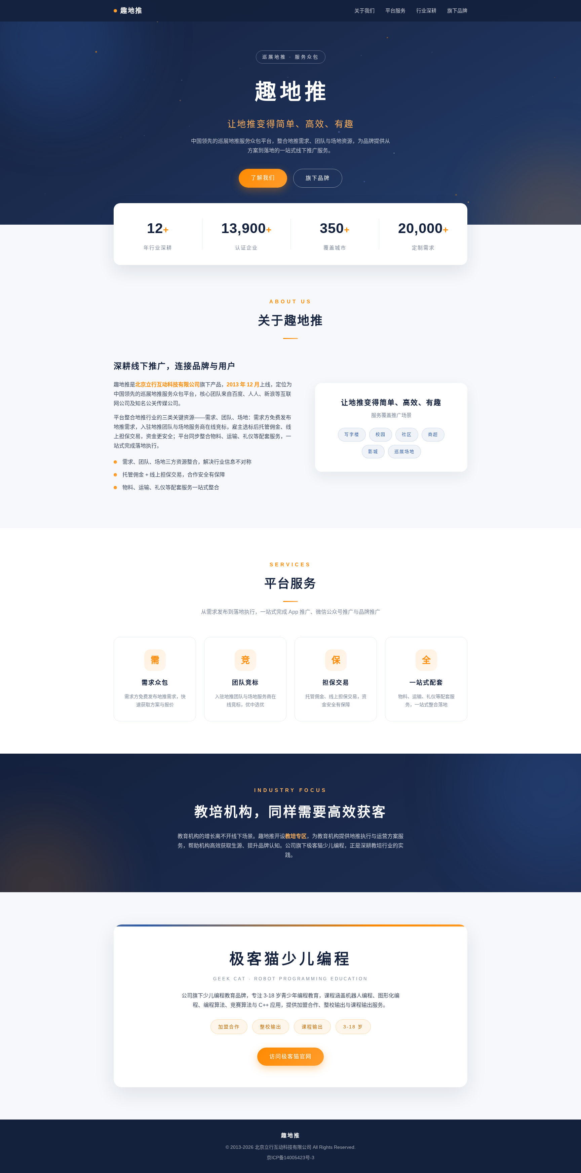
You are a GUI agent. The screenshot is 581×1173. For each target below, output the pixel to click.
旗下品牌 (457, 10)
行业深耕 (426, 10)
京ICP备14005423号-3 (290, 1157)
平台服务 (395, 10)
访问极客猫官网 (290, 1056)
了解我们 (263, 178)
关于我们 (364, 10)
